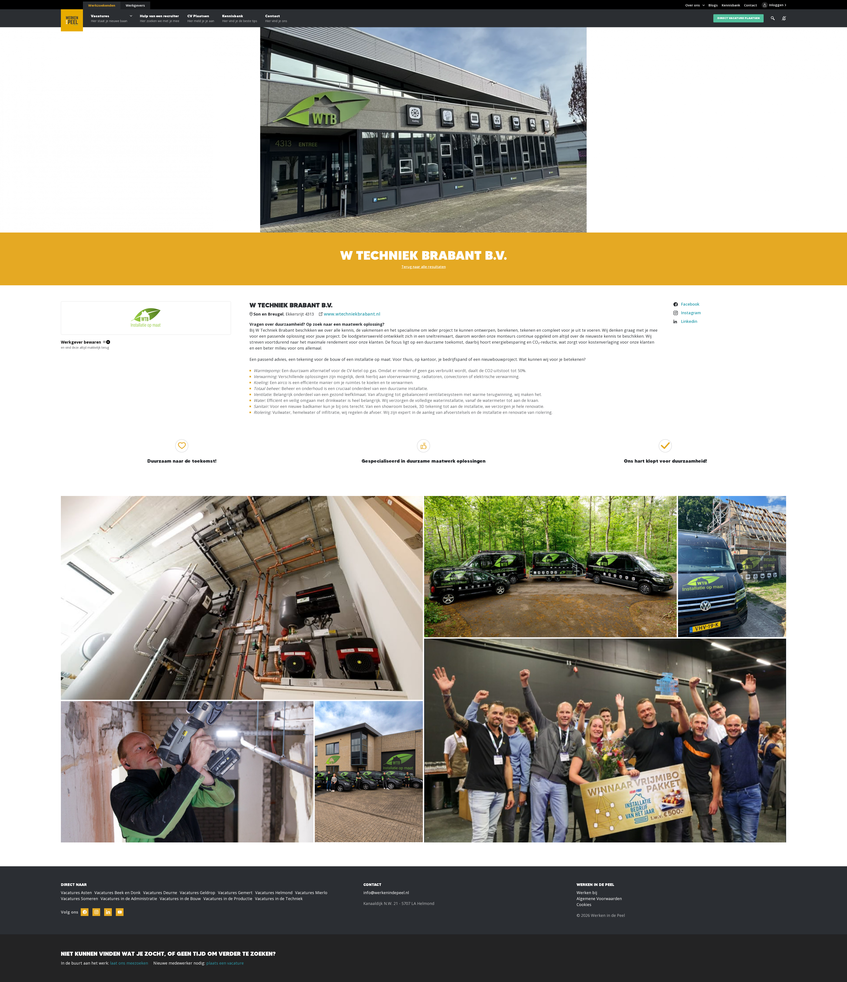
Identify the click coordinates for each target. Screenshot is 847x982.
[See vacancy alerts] (784, 18)
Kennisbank (239, 18)
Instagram (691, 312)
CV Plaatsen (200, 18)
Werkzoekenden (101, 5)
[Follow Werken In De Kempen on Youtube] (120, 912)
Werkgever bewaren (81, 342)
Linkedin (689, 321)
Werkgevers (135, 5)
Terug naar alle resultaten (423, 266)
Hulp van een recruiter (159, 18)
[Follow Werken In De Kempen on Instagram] (96, 912)
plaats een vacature (225, 963)
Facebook (690, 304)
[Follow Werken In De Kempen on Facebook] (84, 912)
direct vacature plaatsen (738, 18)
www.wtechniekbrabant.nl (352, 314)
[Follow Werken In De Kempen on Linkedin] (108, 912)
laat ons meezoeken (129, 963)
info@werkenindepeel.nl (386, 892)
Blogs (713, 5)
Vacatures (109, 18)
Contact (276, 18)
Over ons (692, 5)
